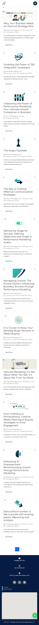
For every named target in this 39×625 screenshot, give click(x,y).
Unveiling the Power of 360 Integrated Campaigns (19, 66)
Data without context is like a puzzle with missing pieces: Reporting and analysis (18, 516)
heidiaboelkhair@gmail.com (14, 30)
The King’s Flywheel (15, 150)
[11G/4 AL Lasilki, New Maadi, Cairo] (19, 573)
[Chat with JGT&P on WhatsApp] (34, 615)
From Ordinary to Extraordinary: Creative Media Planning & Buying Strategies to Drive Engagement (18, 419)
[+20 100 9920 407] (19, 566)
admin (7, 116)
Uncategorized (10, 32)
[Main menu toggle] (35, 3)
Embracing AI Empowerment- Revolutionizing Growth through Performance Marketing (17, 467)
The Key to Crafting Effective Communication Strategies (18, 191)
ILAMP (33, 622)
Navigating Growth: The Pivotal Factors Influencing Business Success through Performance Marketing (19, 285)
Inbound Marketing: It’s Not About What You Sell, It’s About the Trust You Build (19, 374)
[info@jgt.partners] (19, 558)
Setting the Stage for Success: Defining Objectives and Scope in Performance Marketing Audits (18, 236)
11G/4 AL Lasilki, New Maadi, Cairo (19, 575)
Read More (9, 45)
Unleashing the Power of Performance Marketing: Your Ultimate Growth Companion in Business (18, 108)
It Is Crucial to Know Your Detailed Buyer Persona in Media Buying (19, 330)
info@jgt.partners (19, 560)
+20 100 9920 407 (19, 568)
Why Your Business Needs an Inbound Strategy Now (19, 25)
